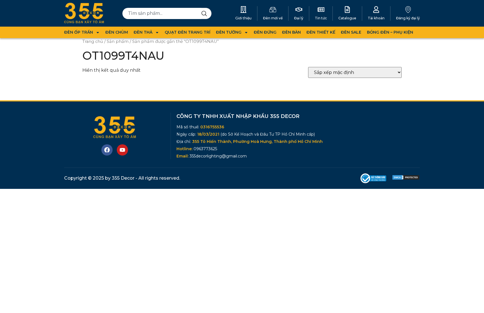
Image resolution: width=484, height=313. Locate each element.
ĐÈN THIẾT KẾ (320, 32)
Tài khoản (376, 18)
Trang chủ (92, 41)
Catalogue (347, 18)
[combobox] (162, 13)
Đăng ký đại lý (408, 18)
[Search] (206, 13)
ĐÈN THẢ (143, 32)
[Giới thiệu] (243, 9)
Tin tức (321, 18)
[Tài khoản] (376, 9)
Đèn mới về (273, 18)
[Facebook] (107, 150)
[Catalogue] (347, 9)
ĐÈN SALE (351, 32)
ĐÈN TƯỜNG (228, 32)
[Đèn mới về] (272, 9)
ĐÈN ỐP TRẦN (78, 32)
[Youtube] (122, 150)
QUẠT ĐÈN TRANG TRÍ (187, 32)
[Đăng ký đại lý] (408, 9)
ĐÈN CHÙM (116, 32)
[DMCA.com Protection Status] (406, 178)
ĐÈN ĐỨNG (265, 32)
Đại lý (298, 18)
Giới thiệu (243, 18)
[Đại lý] (298, 9)
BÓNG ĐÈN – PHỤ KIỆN (390, 32)
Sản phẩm (118, 41)
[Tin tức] (321, 9)
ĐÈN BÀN (291, 32)
